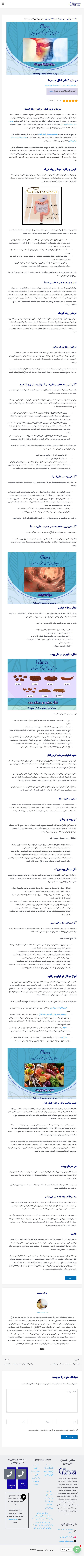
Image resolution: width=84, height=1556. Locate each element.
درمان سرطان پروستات (42, 1516)
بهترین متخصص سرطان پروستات (42, 1519)
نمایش (51, 91)
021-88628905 (11, 1485)
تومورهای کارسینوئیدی (58, 1008)
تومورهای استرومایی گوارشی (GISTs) (53, 1015)
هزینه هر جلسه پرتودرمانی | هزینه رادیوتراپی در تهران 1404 (35, 1474)
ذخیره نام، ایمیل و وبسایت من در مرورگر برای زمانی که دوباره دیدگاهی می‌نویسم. (51, 1430)
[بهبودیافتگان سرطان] (41, 1349)
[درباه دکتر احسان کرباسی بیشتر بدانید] (43, 1349)
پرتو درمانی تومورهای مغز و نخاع (42, 1525)
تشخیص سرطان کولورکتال (48, 134)
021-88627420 (22, 1485)
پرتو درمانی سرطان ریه (42, 1522)
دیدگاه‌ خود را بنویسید (50, 85)
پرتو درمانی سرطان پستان (42, 1528)
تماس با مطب (13, 1519)
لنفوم (65, 1028)
